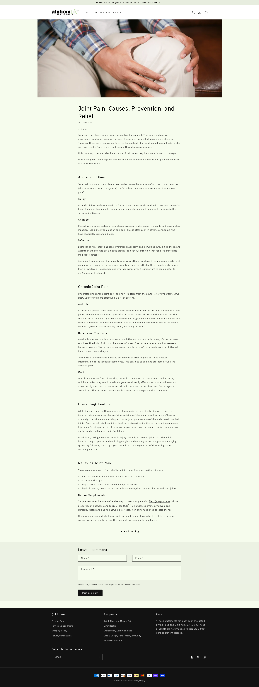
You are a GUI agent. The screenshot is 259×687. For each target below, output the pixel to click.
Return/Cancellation (62, 635)
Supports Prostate (113, 640)
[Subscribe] (99, 657)
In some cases (159, 261)
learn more (164, 509)
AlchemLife (125, 681)
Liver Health (110, 626)
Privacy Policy (58, 621)
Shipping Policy (59, 630)
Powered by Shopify (137, 681)
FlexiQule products (159, 501)
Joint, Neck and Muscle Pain (118, 621)
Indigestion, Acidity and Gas (118, 630)
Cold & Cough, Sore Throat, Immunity (122, 635)
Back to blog (131, 531)
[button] (193, 12)
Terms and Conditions (62, 626)
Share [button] (84, 129)
